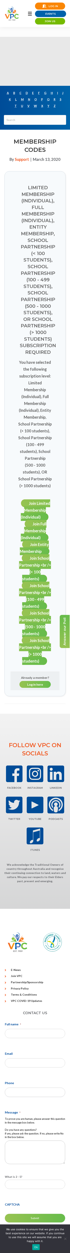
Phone (9, 1083)
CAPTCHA (12, 1204)
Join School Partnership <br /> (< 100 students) (35, 568)
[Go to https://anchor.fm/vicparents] (55, 805)
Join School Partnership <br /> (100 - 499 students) (35, 595)
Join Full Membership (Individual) (33, 530)
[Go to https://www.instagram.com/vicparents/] (35, 773)
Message (12, 1112)
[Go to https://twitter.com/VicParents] (14, 805)
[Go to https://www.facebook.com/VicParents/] (14, 773)
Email (9, 1053)
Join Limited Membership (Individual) (35, 510)
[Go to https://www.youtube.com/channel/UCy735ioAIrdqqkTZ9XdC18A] (35, 805)
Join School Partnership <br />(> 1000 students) (35, 650)
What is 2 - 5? (13, 1176)
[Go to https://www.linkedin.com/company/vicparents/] (55, 773)
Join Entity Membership (34, 548)
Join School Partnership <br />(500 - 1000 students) (35, 623)
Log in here (35, 684)
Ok (36, 1247)
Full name (13, 1024)
